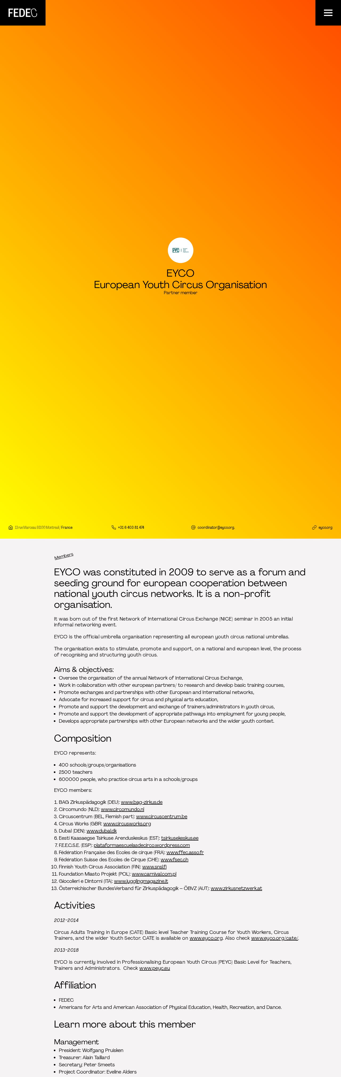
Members (64, 556)
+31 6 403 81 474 (131, 527)
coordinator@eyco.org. (216, 527)
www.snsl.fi (154, 867)
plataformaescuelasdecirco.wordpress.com (142, 845)
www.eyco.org (206, 938)
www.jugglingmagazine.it (141, 881)
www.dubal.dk (102, 831)
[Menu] (328, 13)
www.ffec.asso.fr (185, 852)
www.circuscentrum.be (161, 816)
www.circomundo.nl (122, 809)
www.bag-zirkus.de (142, 802)
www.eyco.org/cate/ (274, 938)
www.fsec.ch (174, 859)
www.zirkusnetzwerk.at (236, 888)
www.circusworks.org (127, 824)
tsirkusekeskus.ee (179, 838)
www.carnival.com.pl (154, 874)
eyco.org (325, 527)
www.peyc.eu (154, 968)
